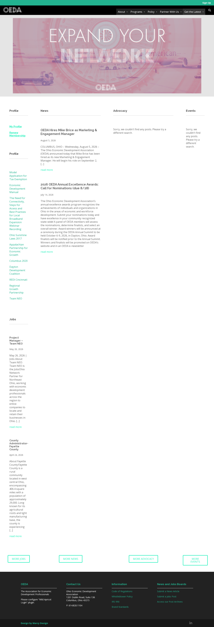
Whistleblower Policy (122, 596)
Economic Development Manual (17, 188)
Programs (136, 11)
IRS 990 (115, 601)
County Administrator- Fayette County (18, 445)
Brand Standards (120, 606)
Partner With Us (169, 11)
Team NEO (15, 298)
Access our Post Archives (170, 601)
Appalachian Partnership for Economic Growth (18, 250)
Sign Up (206, 2)
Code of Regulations (122, 591)
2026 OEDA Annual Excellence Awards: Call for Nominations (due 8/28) (70, 186)
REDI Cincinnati (18, 279)
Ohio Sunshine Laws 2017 (18, 236)
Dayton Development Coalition (17, 270)
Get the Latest (192, 11)
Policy (151, 11)
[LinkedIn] (190, 623)
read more (15, 427)
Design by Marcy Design (34, 623)
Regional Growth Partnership (16, 289)
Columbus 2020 (18, 261)
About (121, 11)
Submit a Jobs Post (166, 596)
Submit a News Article (168, 591)
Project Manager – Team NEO (16, 340)
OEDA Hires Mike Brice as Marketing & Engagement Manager (69, 132)
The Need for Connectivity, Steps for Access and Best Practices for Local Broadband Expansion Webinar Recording (17, 213)
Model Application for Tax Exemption (18, 176)
